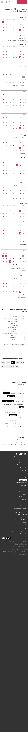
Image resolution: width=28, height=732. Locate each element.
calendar (16, 10)
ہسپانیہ (13, 423)
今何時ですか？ (17, 551)
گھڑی (25, 472)
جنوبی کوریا (8, 404)
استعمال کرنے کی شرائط (19, 531)
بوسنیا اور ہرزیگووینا (17, 398)
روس (21, 407)
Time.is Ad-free (22, 514)
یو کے (20, 426)
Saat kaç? (24, 551)
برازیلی (11, 396)
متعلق (25, 522)
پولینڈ (23, 420)
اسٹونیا (13, 393)
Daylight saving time (17, 85)
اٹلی (17, 396)
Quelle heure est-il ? (22, 546)
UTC (25, 503)
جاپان (11, 401)
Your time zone (22, 465)
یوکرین (8, 426)
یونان (14, 426)
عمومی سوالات (23, 517)
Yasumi (14, 344)
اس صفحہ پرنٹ (11, 444)
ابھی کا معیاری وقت (20, 460)
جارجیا (17, 401)
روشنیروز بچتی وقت (21, 470)
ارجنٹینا (21, 393)
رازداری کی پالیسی (21, 533)
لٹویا (14, 412)
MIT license (23, 346)
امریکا (14, 11)
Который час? (23, 548)
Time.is (22, 2)
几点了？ (16, 544)
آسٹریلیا (7, 390)
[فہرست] (2, 2)
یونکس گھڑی (23, 505)
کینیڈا (20, 423)
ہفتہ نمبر (23, 485)
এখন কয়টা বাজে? (16, 548)
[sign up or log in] (6, 2)
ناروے (6, 415)
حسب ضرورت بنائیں (21, 512)
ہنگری (6, 423)
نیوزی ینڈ (12, 417)
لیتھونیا (20, 415)
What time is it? (8, 544)
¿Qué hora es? (12, 546)
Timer (25, 477)
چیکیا (16, 420)
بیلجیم (6, 398)
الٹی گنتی (23, 475)
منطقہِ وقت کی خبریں (20, 496)
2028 (20, 17)
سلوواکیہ (8, 406)
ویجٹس (25, 494)
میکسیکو (13, 415)
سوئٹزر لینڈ (19, 409)
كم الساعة (9, 548)
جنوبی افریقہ (18, 404)
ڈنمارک (11, 420)
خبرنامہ (24, 499)
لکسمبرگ (7, 412)
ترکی (23, 401)
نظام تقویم (23, 480)
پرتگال (5, 417)
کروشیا (4, 420)
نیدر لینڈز (20, 417)
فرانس (6, 409)
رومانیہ (15, 406)
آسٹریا (14, 390)
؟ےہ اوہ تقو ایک (23, 553)
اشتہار (24, 528)
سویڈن (12, 409)
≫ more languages (22, 554)
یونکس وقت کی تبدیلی (20, 508)
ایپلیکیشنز (23, 491)
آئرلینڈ (20, 390)
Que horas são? (15, 549)
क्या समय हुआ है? (23, 544)
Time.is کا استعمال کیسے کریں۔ (17, 519)
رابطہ (25, 524)
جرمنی (5, 401)
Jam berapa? (24, 549)
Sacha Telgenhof (22, 344)
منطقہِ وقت (23, 467)
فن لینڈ (20, 412)
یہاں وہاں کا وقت (21, 462)
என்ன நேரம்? (15, 553)
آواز (25, 487)
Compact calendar (21, 482)
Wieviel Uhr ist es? (7, 551)
